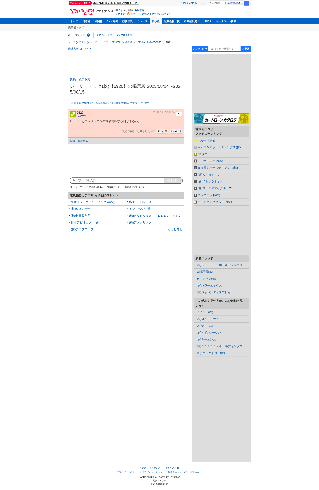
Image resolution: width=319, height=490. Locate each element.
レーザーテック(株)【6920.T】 (105, 42)
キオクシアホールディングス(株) (92, 202)
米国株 (98, 21)
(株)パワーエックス (209, 285)
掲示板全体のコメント (136, 187)
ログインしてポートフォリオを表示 (114, 35)
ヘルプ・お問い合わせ (191, 472)
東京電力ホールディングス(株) (218, 167)
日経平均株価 (206, 140)
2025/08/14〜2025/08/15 (149, 42)
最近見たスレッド (78, 48)
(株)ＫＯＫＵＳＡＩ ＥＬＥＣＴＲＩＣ (155, 215)
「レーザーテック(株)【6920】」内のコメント (96, 187)
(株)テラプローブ (82, 229)
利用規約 (172, 472)
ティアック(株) (206, 278)
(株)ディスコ (204, 325)
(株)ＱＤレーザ (80, 208)
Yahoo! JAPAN (189, 2)
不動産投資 (190, 21)
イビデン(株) (204, 312)
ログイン (120, 13)
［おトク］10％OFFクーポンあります (150, 13)
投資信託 (127, 21)
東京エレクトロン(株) (210, 353)
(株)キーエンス (206, 339)
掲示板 (156, 21)
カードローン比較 (226, 21)
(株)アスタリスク (140, 222)
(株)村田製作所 (80, 215)
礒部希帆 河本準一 (235, 3)
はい (162, 131)
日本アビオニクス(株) (85, 222)
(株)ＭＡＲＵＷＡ (207, 319)
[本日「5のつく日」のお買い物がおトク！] (112, 3)
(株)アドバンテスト (142, 202)
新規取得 (139, 10)
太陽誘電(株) (204, 271)
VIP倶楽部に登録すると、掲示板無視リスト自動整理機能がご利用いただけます (110, 103)
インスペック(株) (140, 208)
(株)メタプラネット (210, 181)
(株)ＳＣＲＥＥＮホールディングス (219, 265)
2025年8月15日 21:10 (164, 112)
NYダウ (203, 154)
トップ (74, 21)
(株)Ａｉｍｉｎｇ (209, 174)
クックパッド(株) (209, 195)
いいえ (176, 131)
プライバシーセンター (153, 472)
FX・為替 (112, 21)
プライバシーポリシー (128, 472)
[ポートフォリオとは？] (88, 35)
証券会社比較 (172, 21)
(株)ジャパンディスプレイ (213, 292)
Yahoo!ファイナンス (150, 468)
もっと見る (175, 229)
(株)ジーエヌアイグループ (215, 188)
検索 (246, 3)
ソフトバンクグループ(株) (215, 202)
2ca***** (81, 116)
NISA (208, 21)
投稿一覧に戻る (80, 79)
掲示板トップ (76, 27)
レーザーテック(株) (210, 160)
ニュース (142, 21)
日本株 (86, 21)
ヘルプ (202, 2)
